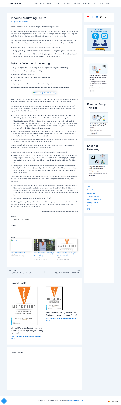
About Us (109, 3)
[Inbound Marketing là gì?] (21, 245)
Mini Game (86, 3)
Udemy (57, 3)
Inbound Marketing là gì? (18, 252)
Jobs (101, 3)
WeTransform (14, 3)
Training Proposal (93, 196)
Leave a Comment (16, 336)
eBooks (49, 3)
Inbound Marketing (28, 336)
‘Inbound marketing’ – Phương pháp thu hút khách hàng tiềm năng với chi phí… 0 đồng (44, 253)
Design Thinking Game (94, 199)
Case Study (76, 3)
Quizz (95, 3)
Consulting (66, 3)
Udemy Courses (92, 203)
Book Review (91, 206)
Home (35, 3)
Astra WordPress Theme (76, 400)
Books (42, 3)
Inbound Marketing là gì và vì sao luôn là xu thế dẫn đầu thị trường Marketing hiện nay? (66, 253)
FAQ (88, 209)
